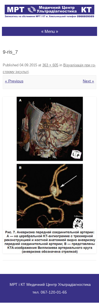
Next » (88, 81)
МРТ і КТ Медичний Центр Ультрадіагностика (50, 284)
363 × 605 (50, 65)
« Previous (14, 81)
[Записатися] (49, 16)
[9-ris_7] (49, 175)
